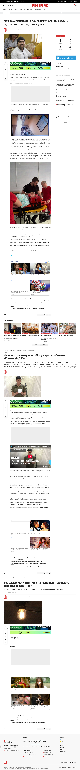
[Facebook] (60, 41)
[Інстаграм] (11, 6)
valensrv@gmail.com (40, 740)
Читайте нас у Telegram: (65, 57)
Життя (10, 333)
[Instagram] (60, 48)
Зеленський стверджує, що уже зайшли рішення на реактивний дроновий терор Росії (30, 300)
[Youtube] (70, 48)
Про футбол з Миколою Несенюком (70, 12)
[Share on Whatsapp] (5, 72)
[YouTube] (8, 6)
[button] (71, 5)
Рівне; (11, 644)
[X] (6, 6)
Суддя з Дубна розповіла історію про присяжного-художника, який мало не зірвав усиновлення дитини (12, 337)
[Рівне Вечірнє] (5, 762)
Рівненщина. (12, 646)
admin (9, 29)
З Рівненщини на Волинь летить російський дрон (65, 100)
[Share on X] (5, 69)
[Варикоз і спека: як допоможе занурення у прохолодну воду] (67, 328)
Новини (5, 333)
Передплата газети (68, 1)
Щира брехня (13, 12)
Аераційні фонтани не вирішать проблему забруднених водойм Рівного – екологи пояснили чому (65, 105)
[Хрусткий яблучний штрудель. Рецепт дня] (30, 328)
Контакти (75, 1)
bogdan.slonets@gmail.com (41, 741)
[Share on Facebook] (5, 66)
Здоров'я (61, 333)
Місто (50, 333)
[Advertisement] (30, 94)
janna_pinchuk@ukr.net (42, 742)
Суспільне (21, 106)
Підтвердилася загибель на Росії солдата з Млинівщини (23, 298)
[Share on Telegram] (5, 75)
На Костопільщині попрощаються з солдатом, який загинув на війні (26, 302)
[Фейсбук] (3, 6)
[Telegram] (13, 6)
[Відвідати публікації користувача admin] (5, 30)
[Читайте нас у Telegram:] (58, 57)
